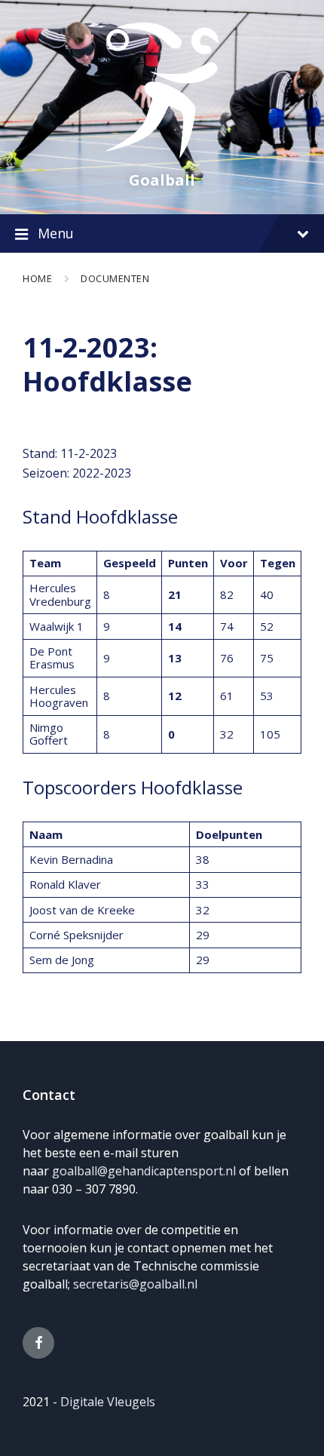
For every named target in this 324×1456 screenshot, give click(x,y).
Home (37, 278)
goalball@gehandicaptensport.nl (144, 1171)
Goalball (162, 180)
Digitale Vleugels (107, 1401)
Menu (56, 233)
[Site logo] (162, 154)
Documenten (115, 278)
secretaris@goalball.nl (135, 1284)
